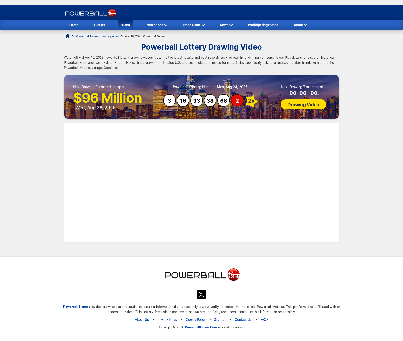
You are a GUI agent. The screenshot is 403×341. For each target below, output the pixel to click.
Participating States (263, 25)
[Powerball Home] (90, 17)
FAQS (264, 319)
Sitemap (220, 319)
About (298, 25)
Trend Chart (191, 25)
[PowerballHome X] (201, 295)
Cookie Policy (195, 319)
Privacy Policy (167, 319)
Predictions (154, 25)
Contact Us (243, 319)
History (99, 25)
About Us (142, 319)
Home (73, 25)
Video (125, 25)
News (224, 25)
